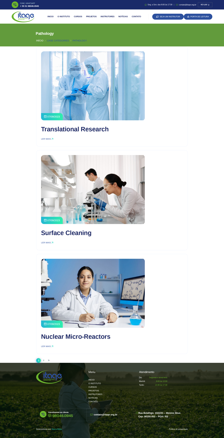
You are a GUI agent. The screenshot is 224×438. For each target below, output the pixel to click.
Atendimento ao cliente (58, 412)
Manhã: (142, 381)
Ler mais (46, 139)
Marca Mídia (57, 429)
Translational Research (75, 129)
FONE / (27, 3)
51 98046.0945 (60, 415)
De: (140, 377)
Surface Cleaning (66, 232)
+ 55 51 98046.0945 (29, 6)
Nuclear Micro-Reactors (75, 336)
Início (39, 40)
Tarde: (141, 385)
